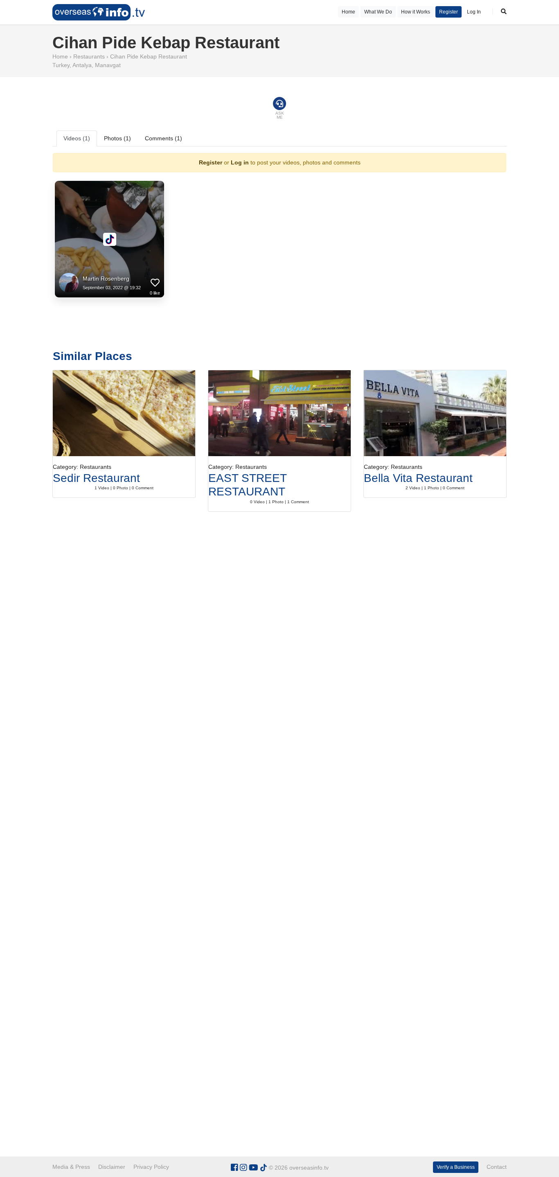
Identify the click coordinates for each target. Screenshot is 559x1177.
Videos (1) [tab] (76, 138)
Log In (474, 12)
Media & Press (71, 1166)
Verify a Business (456, 1167)
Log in (240, 162)
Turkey (61, 65)
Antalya (82, 65)
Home (348, 12)
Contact (497, 1166)
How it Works (415, 12)
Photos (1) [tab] (117, 138)
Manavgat (108, 65)
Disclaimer (111, 1166)
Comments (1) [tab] (163, 138)
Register (448, 12)
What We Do (378, 12)
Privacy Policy (151, 1166)
